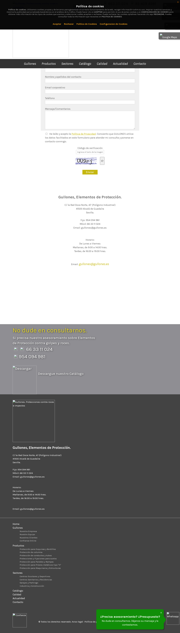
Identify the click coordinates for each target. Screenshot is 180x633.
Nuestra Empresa (28, 531)
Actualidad (120, 64)
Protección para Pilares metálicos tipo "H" (40, 565)
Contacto (139, 64)
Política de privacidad (96, 621)
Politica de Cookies (86, 24)
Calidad (102, 64)
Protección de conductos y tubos (36, 555)
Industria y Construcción (32, 586)
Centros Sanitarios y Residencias (36, 579)
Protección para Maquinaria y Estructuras (40, 568)
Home (16, 524)
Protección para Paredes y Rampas (37, 562)
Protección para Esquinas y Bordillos (38, 549)
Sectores (67, 64)
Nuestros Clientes (28, 537)
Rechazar (69, 24)
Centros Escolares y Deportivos (35, 576)
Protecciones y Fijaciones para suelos (38, 558)
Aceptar (57, 24)
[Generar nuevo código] (102, 161)
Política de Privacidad (84, 133)
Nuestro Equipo (27, 534)
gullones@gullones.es (94, 264)
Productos (49, 64)
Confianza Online (28, 540)
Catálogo (85, 64)
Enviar (90, 172)
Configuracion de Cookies (113, 24)
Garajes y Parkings (29, 582)
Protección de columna (31, 552)
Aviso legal (77, 621)
